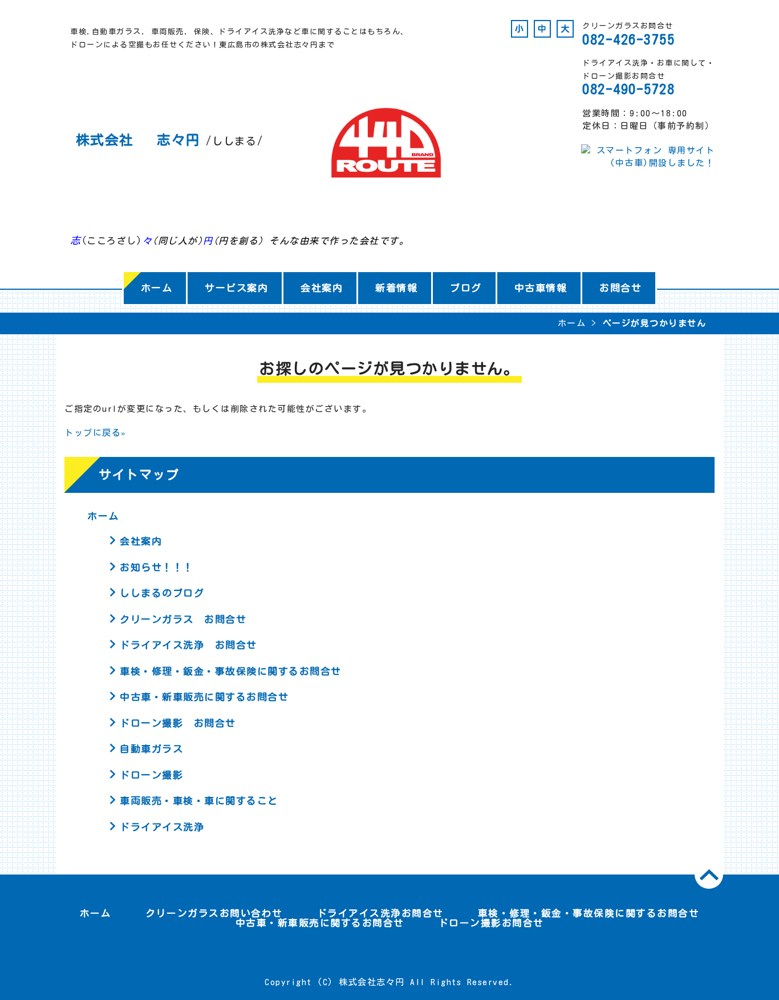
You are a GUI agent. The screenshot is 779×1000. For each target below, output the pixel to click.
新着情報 (396, 288)
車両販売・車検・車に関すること (199, 800)
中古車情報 (540, 288)
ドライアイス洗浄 (162, 827)
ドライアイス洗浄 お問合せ (188, 645)
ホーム (157, 288)
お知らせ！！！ (157, 567)
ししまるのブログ (162, 593)
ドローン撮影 (151, 775)
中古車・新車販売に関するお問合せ (204, 697)
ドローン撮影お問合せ (491, 923)
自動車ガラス (151, 749)
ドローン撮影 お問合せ (178, 723)
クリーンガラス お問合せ (183, 619)
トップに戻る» (95, 432)
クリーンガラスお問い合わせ (214, 913)
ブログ (466, 288)
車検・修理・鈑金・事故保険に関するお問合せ (231, 671)
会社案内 (322, 288)
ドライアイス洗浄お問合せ (380, 913)
